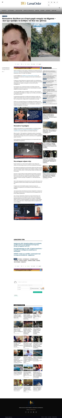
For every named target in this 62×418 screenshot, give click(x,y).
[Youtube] (34, 412)
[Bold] (18, 285)
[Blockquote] (26, 285)
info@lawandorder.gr (33, 409)
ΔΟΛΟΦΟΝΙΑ (16, 260)
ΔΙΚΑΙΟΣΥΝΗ (25, 385)
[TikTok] (57, 2)
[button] (59, 8)
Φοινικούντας (16, 71)
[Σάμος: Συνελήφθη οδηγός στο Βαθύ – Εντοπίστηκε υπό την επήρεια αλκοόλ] (18, 368)
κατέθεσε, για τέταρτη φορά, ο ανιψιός (29, 75)
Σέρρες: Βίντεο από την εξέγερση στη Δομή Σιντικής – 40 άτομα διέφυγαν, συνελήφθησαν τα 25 (18, 330)
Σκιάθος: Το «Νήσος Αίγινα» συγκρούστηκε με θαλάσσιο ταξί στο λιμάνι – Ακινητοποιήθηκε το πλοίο (37, 359)
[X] (49, 5)
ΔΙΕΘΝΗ (25, 341)
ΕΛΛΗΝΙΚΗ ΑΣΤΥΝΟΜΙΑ (31, 260)
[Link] (29, 285)
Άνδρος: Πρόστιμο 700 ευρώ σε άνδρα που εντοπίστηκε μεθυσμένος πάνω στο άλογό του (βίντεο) (18, 388)
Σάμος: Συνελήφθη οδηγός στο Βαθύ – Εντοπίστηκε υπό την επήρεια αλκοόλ (18, 373)
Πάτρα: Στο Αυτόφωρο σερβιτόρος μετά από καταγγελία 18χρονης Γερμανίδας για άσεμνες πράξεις (27, 388)
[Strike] (22, 285)
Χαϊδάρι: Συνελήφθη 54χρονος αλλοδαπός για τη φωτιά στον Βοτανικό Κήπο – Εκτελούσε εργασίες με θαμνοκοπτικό (27, 316)
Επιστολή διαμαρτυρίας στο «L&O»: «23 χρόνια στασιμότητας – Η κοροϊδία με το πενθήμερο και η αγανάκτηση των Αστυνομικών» (28, 250)
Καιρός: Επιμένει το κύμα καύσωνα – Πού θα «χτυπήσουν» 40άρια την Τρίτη (37, 316)
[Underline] (21, 285)
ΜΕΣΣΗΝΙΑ (38, 260)
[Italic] (19, 285)
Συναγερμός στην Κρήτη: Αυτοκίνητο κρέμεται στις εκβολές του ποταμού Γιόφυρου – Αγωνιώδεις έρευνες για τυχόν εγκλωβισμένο (27, 331)
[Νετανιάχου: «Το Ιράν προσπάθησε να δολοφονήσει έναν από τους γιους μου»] (18, 339)
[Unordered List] (25, 285)
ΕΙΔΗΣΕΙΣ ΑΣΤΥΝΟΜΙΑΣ (23, 260)
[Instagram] (51, 2)
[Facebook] (49, 2)
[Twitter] (28, 412)
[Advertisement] (28, 228)
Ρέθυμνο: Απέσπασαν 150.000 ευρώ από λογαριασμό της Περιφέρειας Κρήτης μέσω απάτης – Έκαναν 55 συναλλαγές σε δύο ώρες (18, 360)
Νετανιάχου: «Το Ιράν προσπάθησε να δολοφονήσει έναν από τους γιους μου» (18, 345)
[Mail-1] (36, 412)
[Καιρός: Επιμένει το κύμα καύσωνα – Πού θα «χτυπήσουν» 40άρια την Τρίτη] (37, 310)
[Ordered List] (23, 285)
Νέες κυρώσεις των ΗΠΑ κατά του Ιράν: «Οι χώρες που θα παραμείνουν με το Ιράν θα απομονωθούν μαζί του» (27, 345)
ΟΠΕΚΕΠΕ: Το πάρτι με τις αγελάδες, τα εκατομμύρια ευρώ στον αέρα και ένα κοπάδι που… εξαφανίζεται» (27, 254)
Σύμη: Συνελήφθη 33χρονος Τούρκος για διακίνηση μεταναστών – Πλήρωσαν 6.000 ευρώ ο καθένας (37, 388)
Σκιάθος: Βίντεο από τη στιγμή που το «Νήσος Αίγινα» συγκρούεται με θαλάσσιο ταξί (17, 316)
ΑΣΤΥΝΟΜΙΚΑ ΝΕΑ (26, 259)
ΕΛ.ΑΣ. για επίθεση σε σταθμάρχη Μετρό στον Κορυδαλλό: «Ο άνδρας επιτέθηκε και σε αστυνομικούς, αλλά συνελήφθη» (37, 331)
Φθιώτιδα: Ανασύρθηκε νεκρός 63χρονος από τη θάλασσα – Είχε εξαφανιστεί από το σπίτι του (27, 374)
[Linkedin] (54, 2)
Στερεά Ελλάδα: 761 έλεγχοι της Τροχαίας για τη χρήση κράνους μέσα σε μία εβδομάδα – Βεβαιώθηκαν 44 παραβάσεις (37, 345)
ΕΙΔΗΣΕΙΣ (15, 341)
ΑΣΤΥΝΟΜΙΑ (4, 16)
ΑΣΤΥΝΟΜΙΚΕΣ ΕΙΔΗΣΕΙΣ (34, 259)
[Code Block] (28, 285)
